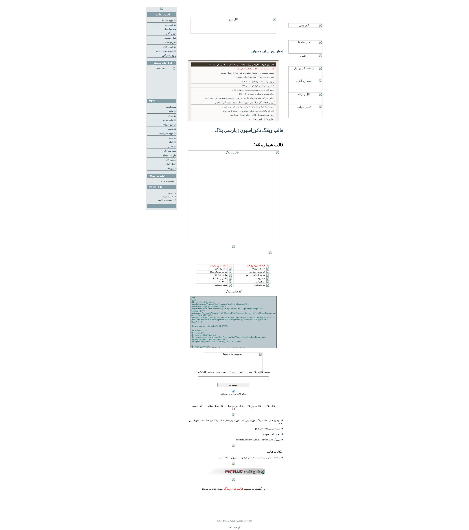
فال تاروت (172, 129)
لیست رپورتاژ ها (167, 181)
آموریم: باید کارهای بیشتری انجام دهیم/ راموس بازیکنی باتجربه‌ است (246, 107)
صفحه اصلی (171, 107)
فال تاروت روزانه (169, 125)
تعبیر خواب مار (170, 29)
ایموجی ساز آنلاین (169, 56)
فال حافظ (172, 111)
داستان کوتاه (171, 164)
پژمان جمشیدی (170, 38)
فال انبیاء (172, 142)
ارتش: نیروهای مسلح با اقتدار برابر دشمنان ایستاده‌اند (252, 115)
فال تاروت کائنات (169, 47)
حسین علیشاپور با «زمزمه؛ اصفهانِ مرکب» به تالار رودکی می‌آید (247, 73)
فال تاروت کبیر (170, 25)
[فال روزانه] (305, 103)
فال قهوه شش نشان (167, 133)
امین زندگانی (171, 34)
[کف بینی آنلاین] (305, 26)
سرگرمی (172, 138)
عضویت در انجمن (165, 200)
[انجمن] (305, 65)
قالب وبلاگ (171, 169)
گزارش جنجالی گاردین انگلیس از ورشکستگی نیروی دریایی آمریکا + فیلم (244, 102)
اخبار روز (276, 51)
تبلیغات (169, 193)
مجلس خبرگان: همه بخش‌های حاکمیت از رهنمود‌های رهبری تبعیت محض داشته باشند (239, 98)
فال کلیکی (172, 147)
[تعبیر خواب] (305, 116)
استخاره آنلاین (170, 160)
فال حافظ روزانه (169, 120)
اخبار (230, 527)
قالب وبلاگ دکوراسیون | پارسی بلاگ (249, 130)
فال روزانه (172, 116)
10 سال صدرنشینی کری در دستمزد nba (258, 86)
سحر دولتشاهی (170, 42)
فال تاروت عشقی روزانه (166, 51)
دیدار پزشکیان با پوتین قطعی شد (261, 119)
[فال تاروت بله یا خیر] (233, 32)
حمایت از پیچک (167, 197)
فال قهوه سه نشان (168, 20)
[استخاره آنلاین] (305, 91)
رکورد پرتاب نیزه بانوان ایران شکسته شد (257, 81)
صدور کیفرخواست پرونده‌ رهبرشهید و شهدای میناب (253, 90)
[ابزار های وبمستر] (161, 96)
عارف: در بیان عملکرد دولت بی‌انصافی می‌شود (255, 77)
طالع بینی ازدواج (169, 155)
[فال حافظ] (305, 52)
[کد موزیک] (305, 78)
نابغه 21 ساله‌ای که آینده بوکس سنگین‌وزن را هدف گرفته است (248, 111)
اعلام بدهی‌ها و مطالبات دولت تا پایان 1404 (256, 94)
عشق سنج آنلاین (169, 151)
